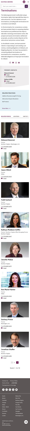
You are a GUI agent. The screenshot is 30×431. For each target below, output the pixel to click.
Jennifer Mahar (7, 259)
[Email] (13, 62)
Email (7, 74)
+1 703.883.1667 (10, 83)
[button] (19, 62)
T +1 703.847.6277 (6, 266)
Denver (4, 409)
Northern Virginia (5, 144)
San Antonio (18, 407)
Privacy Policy (13, 380)
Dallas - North (5, 407)
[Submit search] (26, 6)
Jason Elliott (6, 170)
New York (18, 398)
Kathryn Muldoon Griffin (10, 230)
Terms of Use (5, 383)
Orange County (19, 402)
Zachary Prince (7, 319)
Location (16, 116)
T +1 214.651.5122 (6, 176)
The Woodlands (19, 413)
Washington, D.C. (15, 144)
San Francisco (19, 409)
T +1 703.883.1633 (6, 326)
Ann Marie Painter (8, 289)
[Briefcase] (24, 2)
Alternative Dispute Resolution (10, 99)
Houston (4, 413)
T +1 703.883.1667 (6, 236)
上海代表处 (14, 383)
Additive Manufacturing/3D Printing (11, 96)
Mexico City (18, 396)
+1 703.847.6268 (10, 76)
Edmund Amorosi (9, 73)
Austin (3, 396)
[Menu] (28, 2)
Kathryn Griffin (8, 79)
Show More (5, 108)
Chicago (4, 402)
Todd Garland (6, 200)
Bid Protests (5, 101)
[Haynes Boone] (7, 2)
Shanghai (18, 411)
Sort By (25, 116)
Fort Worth (4, 411)
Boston (3, 398)
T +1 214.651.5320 (6, 296)
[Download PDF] (16, 62)
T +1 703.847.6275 (6, 206)
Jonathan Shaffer (8, 349)
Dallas (2, 174)
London (4, 415)
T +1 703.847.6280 (6, 356)
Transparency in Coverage (9, 385)
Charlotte (4, 400)
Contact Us (5, 380)
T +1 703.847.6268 (6, 146)
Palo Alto (18, 404)
